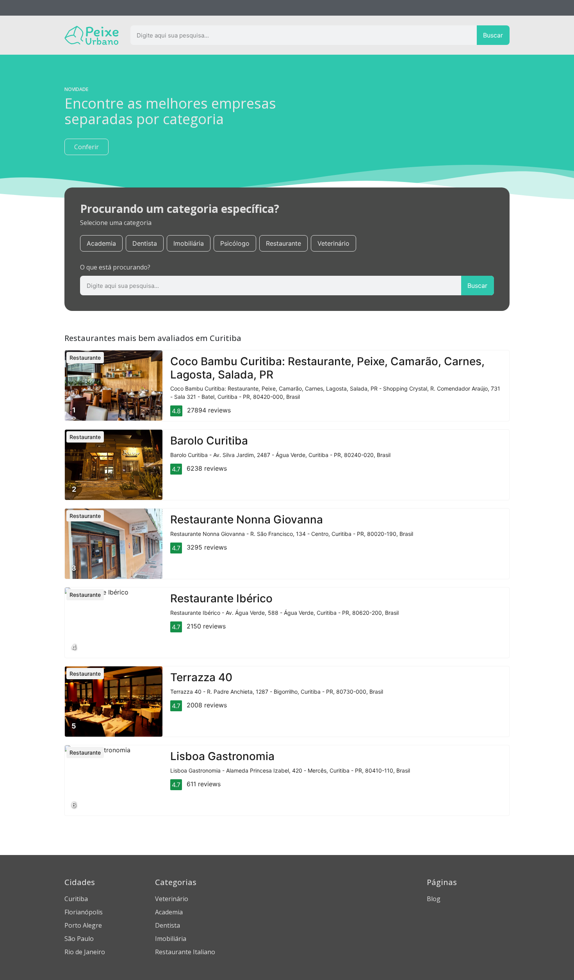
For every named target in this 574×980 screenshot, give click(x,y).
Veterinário (333, 243)
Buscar (493, 35)
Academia (101, 243)
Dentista (144, 243)
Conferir (86, 147)
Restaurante (283, 243)
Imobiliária (188, 243)
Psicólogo (235, 243)
